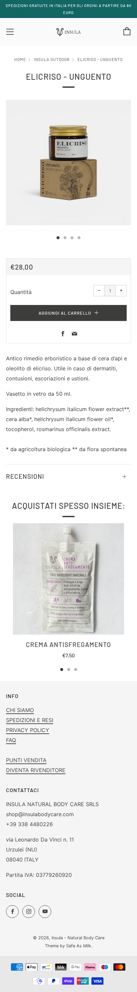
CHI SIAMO (20, 710)
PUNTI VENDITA (26, 760)
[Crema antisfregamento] (68, 579)
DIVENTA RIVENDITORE (36, 770)
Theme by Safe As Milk (68, 945)
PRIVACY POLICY (27, 730)
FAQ (11, 740)
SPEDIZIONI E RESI (29, 720)
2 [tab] (68, 669)
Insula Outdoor (51, 59)
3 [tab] (75, 669)
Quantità (21, 292)
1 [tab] (61, 669)
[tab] (58, 237)
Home (20, 59)
